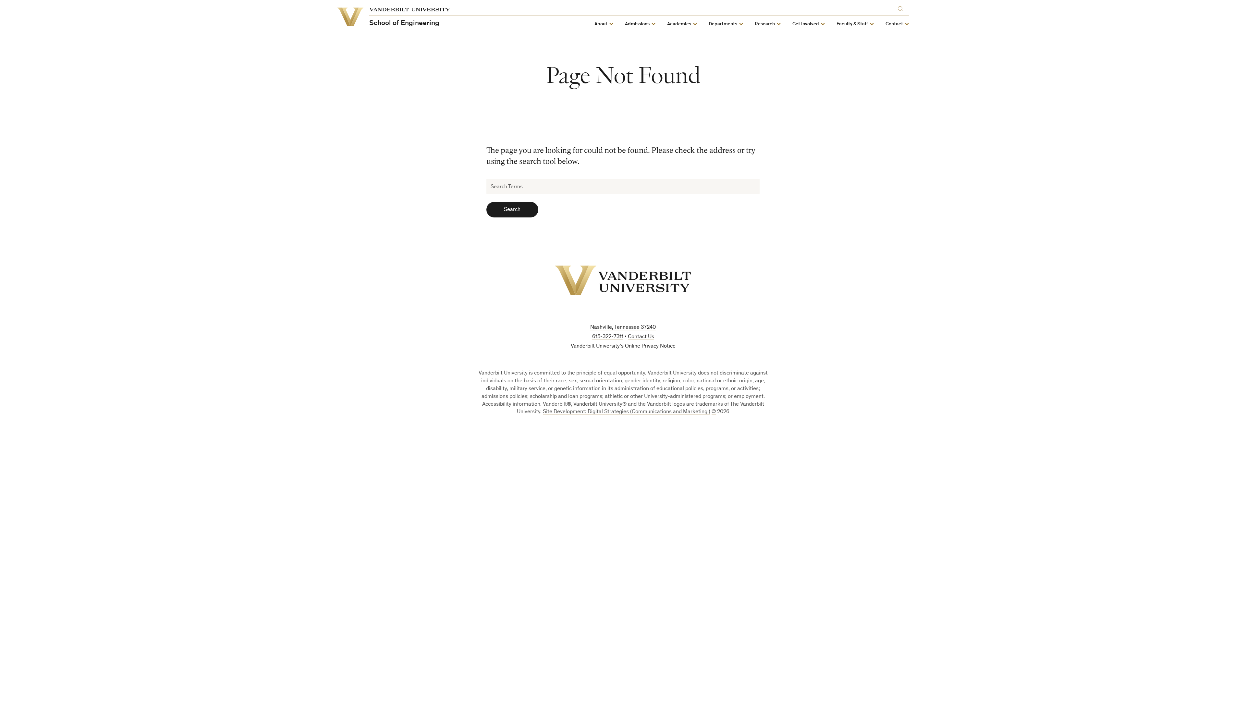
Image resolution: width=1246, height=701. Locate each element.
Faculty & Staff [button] (852, 24)
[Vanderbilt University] (623, 280)
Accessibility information (511, 404)
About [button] (600, 24)
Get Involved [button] (805, 24)
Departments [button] (723, 24)
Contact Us (641, 337)
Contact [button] (894, 24)
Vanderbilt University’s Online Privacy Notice (623, 346)
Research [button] (765, 24)
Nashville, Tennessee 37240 (623, 327)
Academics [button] (679, 24)
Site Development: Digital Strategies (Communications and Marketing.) (626, 412)
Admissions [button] (637, 24)
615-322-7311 (607, 337)
